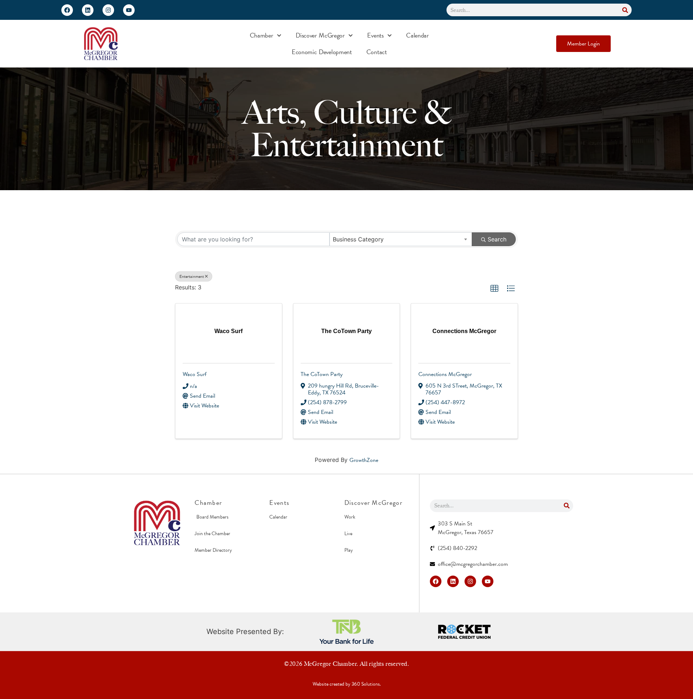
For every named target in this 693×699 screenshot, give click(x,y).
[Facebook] (67, 10)
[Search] (625, 10)
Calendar (417, 35)
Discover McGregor (320, 35)
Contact (376, 52)
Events (375, 35)
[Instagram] (108, 10)
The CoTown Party (322, 374)
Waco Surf (194, 374)
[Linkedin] (87, 10)
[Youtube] (129, 10)
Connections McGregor (445, 374)
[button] (494, 288)
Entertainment (191, 276)
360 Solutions (366, 684)
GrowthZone (363, 460)
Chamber (261, 35)
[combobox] (401, 239)
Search (497, 239)
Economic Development (322, 52)
